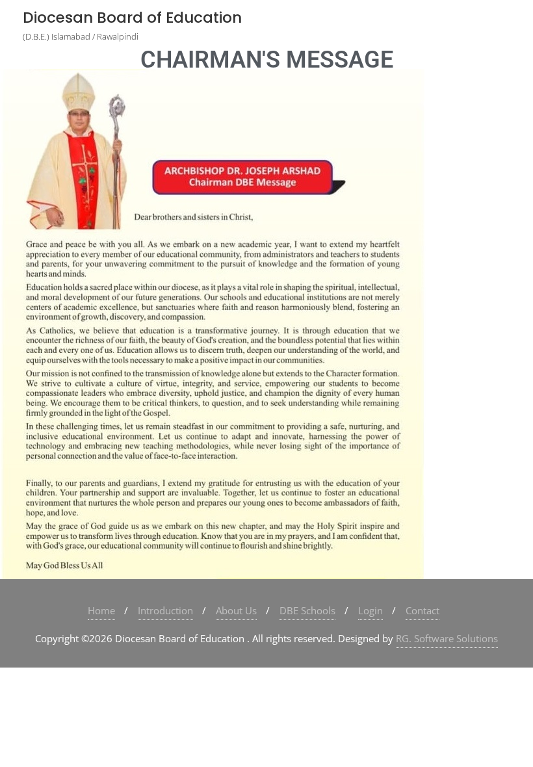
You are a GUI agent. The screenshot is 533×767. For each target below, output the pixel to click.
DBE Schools (307, 610)
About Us (236, 610)
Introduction (165, 610)
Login (370, 610)
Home (101, 610)
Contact (422, 610)
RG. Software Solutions (447, 638)
